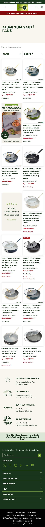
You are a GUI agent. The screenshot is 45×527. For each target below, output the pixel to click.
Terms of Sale (20, 512)
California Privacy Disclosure (12, 518)
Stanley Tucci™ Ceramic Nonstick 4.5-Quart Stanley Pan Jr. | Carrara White (11, 86)
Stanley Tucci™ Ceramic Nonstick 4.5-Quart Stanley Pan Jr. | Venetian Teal (33, 86)
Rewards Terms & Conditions (15, 515)
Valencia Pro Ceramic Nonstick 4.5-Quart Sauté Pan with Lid (9, 351)
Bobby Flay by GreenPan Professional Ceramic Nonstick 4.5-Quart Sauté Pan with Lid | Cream (32, 218)
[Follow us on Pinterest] (21, 465)
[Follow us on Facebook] (10, 465)
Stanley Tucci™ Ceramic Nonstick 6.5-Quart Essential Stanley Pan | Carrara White (10, 309)
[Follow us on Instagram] (16, 465)
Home (3, 47)
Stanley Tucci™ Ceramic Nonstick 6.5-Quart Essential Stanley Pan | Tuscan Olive (32, 129)
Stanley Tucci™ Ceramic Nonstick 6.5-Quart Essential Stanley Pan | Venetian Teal (32, 309)
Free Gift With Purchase (33, 2)
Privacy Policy (32, 515)
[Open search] (36, 7)
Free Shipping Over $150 (12, 2)
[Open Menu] (4, 7)
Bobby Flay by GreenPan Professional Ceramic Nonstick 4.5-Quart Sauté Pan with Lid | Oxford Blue (10, 262)
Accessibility (18, 521)
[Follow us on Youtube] (32, 465)
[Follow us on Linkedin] (27, 465)
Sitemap (27, 521)
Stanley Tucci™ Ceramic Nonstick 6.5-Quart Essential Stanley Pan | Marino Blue (10, 172)
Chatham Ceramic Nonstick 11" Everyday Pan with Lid (32, 351)
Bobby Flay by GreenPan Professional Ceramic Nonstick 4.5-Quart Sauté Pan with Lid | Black (32, 173)
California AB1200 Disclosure (32, 518)
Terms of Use (31, 512)
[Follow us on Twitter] (4, 465)
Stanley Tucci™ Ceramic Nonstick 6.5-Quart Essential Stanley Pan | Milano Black (32, 261)
